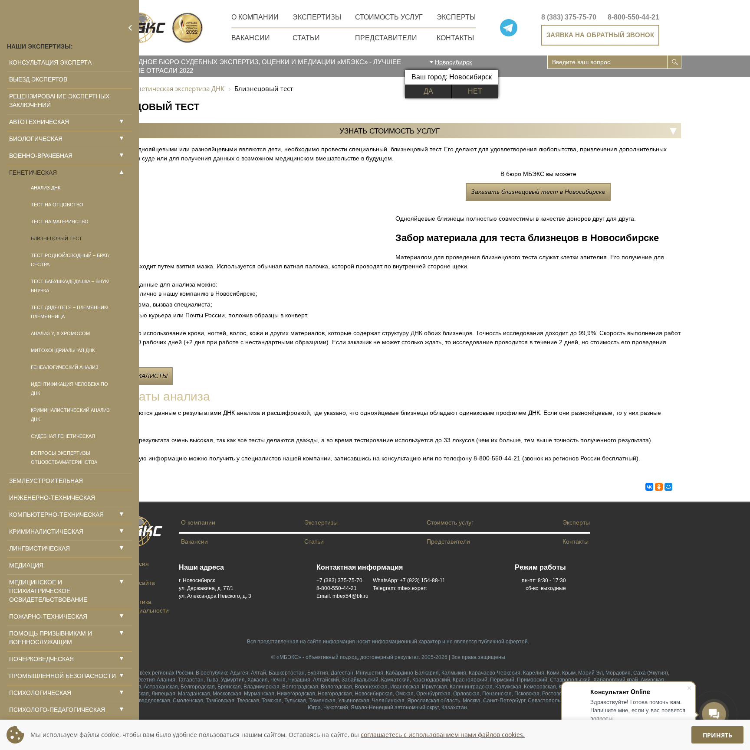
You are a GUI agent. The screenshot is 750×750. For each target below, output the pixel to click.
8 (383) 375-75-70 (568, 17)
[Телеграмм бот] (508, 27)
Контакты (455, 38)
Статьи (306, 38)
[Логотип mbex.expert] (140, 28)
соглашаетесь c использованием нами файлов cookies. (443, 735)
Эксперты (456, 17)
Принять (717, 735)
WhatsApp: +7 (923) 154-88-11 (409, 580)
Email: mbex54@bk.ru (342, 596)
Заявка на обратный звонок (600, 35)
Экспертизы (317, 17)
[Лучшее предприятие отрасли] (187, 28)
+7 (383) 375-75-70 (339, 580)
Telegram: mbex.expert (400, 588)
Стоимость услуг (389, 17)
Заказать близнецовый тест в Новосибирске (538, 191)
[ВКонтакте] (649, 487)
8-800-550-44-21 (633, 17)
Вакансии (250, 38)
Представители (386, 38)
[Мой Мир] (668, 487)
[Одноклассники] (659, 487)
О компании (255, 17)
